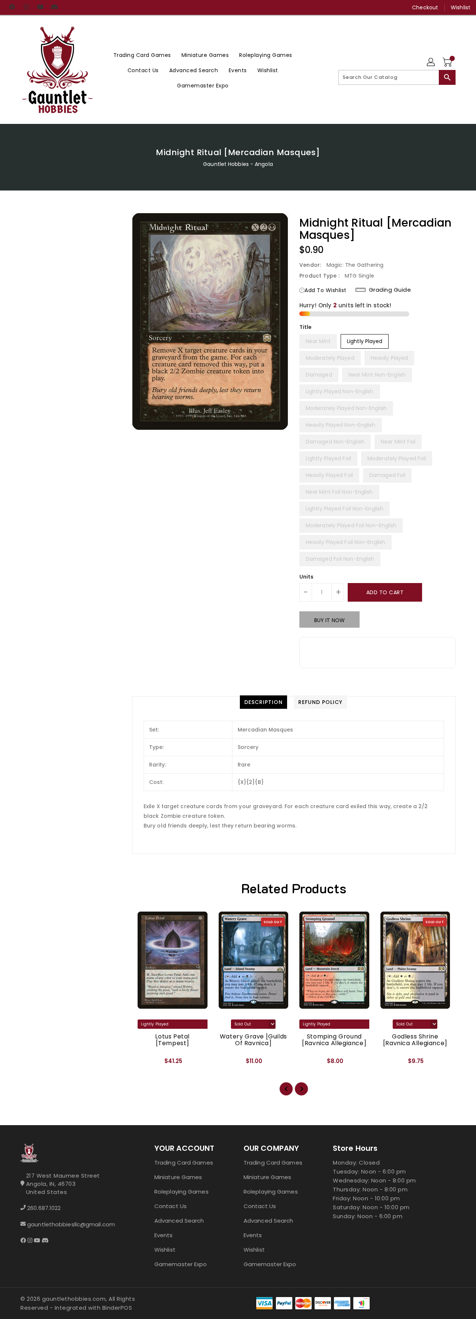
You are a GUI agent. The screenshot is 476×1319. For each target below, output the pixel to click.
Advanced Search (179, 1220)
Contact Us (170, 1206)
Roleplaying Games (181, 1191)
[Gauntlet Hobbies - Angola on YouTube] (40, 7)
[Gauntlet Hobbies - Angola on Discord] (54, 7)
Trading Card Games (183, 1162)
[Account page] (431, 62)
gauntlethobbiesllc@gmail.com (71, 1224)
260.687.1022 (44, 1208)
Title (305, 327)
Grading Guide (390, 290)
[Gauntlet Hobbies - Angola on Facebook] (11, 7)
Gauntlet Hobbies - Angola (238, 164)
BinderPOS (117, 1308)
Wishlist (460, 7)
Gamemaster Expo (180, 1264)
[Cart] (448, 62)
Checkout (425, 7)
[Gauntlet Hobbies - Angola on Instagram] (26, 7)
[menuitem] (142, 55)
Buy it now (329, 620)
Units (306, 576)
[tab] (263, 702)
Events (163, 1235)
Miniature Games (178, 1177)
